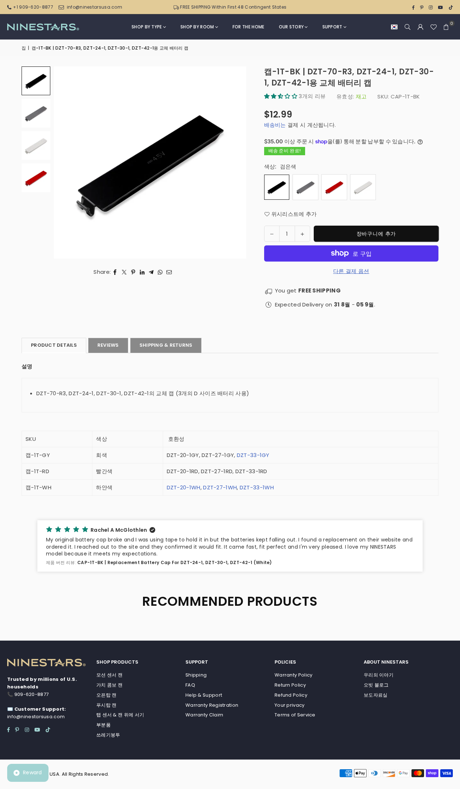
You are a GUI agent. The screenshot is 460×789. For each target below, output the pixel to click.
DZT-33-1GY (252, 455)
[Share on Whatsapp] (160, 272)
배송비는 (275, 125)
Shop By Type (147, 27)
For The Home (248, 27)
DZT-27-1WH (220, 487)
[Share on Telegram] (151, 272)
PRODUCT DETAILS (54, 345)
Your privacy (290, 705)
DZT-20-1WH (184, 487)
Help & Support (203, 695)
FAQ (190, 685)
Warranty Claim (204, 714)
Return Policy (290, 685)
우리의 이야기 (379, 675)
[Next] (232, 162)
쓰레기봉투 (108, 735)
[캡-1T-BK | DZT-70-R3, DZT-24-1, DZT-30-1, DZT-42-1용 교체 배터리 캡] (36, 113)
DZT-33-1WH (257, 487)
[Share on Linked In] (142, 272)
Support (332, 27)
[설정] (420, 26)
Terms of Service (295, 714)
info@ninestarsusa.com (94, 7)
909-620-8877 (31, 694)
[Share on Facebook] (115, 272)
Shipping (196, 675)
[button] (394, 27)
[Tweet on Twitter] (124, 272)
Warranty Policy (294, 675)
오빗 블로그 (376, 685)
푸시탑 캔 (106, 705)
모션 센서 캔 (109, 675)
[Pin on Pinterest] (133, 272)
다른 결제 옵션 (351, 271)
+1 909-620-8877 (33, 7)
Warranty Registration (211, 705)
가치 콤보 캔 (109, 685)
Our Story (291, 27)
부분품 (103, 724)
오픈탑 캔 (106, 695)
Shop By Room (197, 27)
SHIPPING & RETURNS (166, 345)
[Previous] (68, 162)
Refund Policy (291, 695)
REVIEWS (108, 345)
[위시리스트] (433, 26)
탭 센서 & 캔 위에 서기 (120, 714)
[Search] (407, 26)
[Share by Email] (169, 272)
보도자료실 (376, 695)
